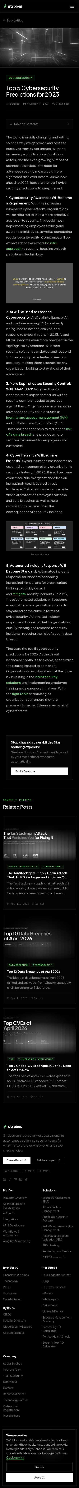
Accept (39, 1477)
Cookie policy (15, 1457)
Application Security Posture (55, 1218)
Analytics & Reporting (16, 1241)
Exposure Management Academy (57, 1319)
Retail (6, 1287)
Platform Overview (15, 1197)
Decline (39, 1467)
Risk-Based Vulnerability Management (58, 1228)
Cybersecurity (21, 77)
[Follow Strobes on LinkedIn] (4, 1179)
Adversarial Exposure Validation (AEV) (56, 1237)
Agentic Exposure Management (14, 1205)
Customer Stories (54, 1287)
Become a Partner (14, 1394)
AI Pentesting (51, 1245)
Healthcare (10, 1293)
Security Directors (14, 1320)
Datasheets (50, 1305)
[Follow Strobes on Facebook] (26, 1179)
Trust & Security (13, 1375)
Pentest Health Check (56, 1336)
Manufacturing (12, 1299)
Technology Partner (15, 1400)
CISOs (7, 1314)
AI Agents (9, 1213)
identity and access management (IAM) (37, 417)
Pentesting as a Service (57, 1251)
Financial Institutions (16, 1274)
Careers (8, 1387)
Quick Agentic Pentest (57, 1274)
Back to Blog (15, 20)
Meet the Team (12, 1369)
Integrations (11, 1219)
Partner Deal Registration (11, 1408)
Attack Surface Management (52, 1209)
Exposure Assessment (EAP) (56, 1199)
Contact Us (10, 1381)
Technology (10, 1281)
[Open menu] (72, 6)
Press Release (11, 1415)
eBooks (48, 1293)
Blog (46, 1281)
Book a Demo (23, 771)
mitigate (19, 594)
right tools (20, 694)
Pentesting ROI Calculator (52, 1328)
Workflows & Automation (11, 1233)
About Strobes (12, 1363)
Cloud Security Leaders (17, 1326)
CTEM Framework (54, 1257)
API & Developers (13, 1225)
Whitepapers (51, 1299)
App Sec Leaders (13, 1332)
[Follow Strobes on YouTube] (15, 1179)
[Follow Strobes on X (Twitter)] (10, 1179)
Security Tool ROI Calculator (53, 1344)
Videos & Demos (53, 1311)
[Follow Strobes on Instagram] (20, 1179)
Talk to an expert (47, 1160)
